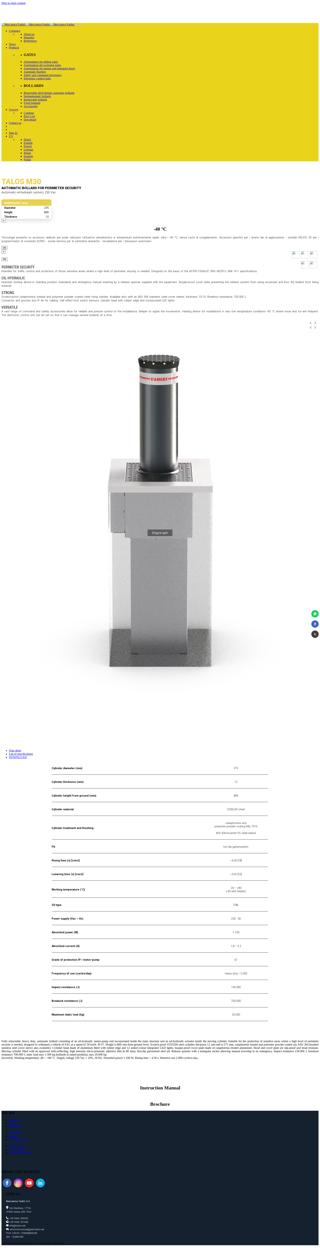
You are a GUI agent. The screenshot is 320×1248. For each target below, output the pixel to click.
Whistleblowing (18, 1139)
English (28, 142)
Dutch (27, 139)
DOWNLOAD (18, 757)
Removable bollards (35, 99)
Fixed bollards (32, 102)
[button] (315, 614)
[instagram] (18, 1183)
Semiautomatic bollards (37, 96)
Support (13, 109)
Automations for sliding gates (41, 61)
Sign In (13, 132)
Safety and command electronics (42, 75)
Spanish (28, 156)
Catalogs (29, 112)
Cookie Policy (17, 1149)
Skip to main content (13, 3)
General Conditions (20, 1152)
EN (11, 136)
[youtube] (29, 1183)
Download (30, 119)
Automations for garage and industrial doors (49, 68)
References (30, 40)
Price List (29, 116)
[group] (160, 533)
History (13, 1123)
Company (14, 30)
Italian (27, 152)
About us (29, 34)
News (12, 44)
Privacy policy (17, 1145)
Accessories (31, 106)
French (28, 146)
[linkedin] (40, 1183)
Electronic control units (37, 78)
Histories (29, 37)
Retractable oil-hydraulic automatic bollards (49, 92)
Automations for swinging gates (42, 65)
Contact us (15, 122)
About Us (14, 1119)
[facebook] (7, 1183)
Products (14, 47)
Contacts (14, 1136)
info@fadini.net (17, 1225)
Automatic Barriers (35, 71)
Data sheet (15, 750)
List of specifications (21, 753)
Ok (4, 247)
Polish (27, 159)
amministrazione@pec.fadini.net (26, 1229)
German (28, 149)
